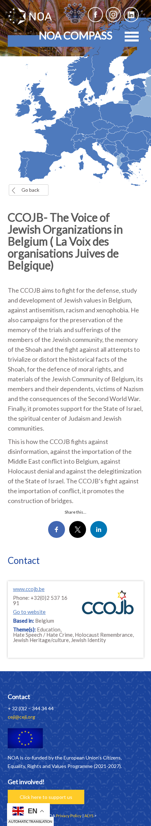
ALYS (88, 815)
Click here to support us (46, 797)
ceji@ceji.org (21, 717)
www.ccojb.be (29, 589)
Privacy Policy (68, 815)
